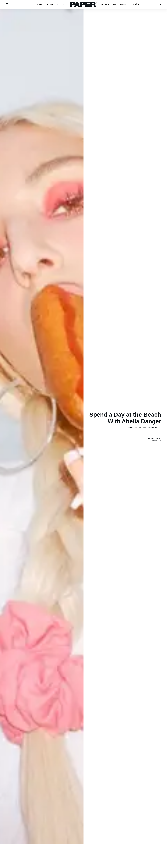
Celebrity (61, 4)
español (135, 4)
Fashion (49, 4)
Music (39, 4)
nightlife (124, 4)
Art (114, 4)
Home (130, 428)
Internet (105, 4)
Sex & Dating (140, 428)
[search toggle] (159, 4)
